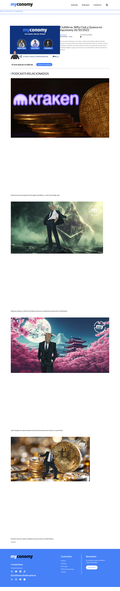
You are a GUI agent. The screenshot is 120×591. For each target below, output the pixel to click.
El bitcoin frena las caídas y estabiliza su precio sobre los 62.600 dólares (32, 539)
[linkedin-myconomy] (20, 571)
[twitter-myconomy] (12, 571)
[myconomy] (22, 5)
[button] (107, 5)
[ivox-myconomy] (20, 579)
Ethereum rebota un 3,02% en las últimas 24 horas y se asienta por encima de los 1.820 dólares (39, 311)
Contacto (97, 5)
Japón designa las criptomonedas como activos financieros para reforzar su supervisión (37, 430)
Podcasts (85, 5)
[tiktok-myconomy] (24, 571)
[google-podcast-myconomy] (12, 579)
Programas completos (44, 64)
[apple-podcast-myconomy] (16, 579)
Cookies (63, 572)
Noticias (74, 5)
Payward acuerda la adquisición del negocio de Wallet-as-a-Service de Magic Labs (35, 195)
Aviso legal (64, 566)
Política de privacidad (67, 569)
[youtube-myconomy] (16, 571)
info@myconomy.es (16, 568)
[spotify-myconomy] (24, 579)
